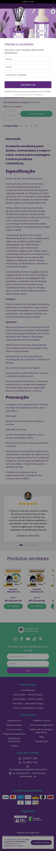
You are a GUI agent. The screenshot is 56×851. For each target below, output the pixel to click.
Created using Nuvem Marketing (28, 94)
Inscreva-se (28, 84)
